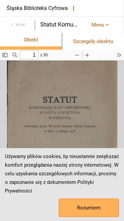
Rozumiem (89, 208)
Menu (98, 25)
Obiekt (31, 40)
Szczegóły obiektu (93, 41)
